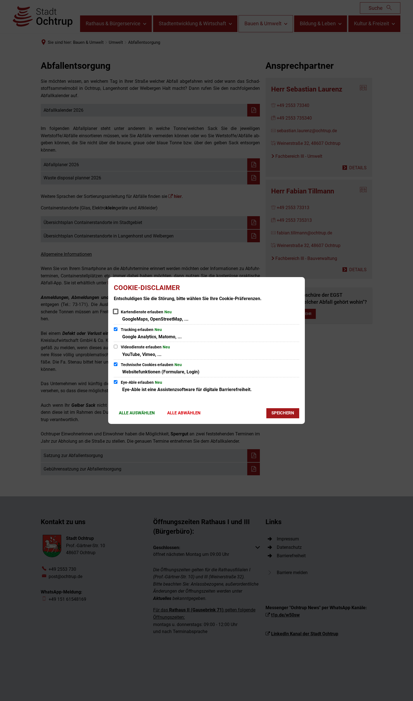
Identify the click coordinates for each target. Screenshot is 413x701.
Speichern (282, 412)
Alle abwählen (184, 412)
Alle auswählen (137, 412)
